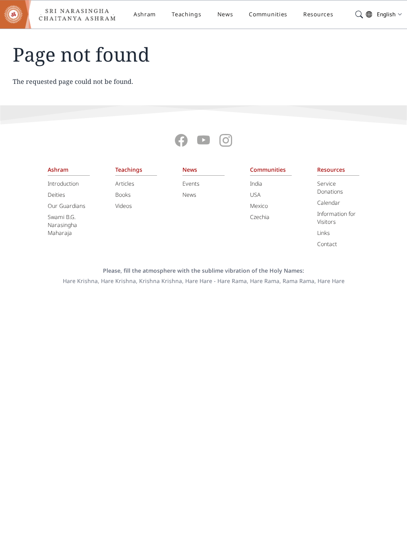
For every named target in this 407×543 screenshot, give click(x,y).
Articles (124, 183)
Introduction (63, 183)
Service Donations (330, 187)
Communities (268, 14)
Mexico (259, 205)
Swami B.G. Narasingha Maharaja (62, 225)
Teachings (186, 14)
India (256, 183)
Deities (56, 194)
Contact (327, 244)
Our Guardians (66, 205)
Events (191, 183)
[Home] (63, 14)
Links (323, 233)
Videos (123, 205)
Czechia (259, 217)
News (225, 14)
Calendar (328, 202)
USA (255, 194)
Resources (318, 14)
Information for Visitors (336, 217)
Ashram (145, 14)
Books (123, 194)
